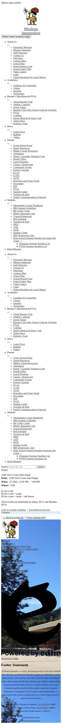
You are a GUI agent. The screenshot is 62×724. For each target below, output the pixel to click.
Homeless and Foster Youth (26, 181)
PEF (15, 186)
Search (4, 466)
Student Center (20, 192)
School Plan (19, 63)
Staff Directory (20, 52)
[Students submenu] (8, 203)
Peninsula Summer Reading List (34, 243)
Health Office (19, 159)
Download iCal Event (39, 509)
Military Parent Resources (25, 151)
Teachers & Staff (21, 194)
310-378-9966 (43, 704)
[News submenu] (8, 342)
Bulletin (17, 134)
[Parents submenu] (8, 143)
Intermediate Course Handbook (28, 205)
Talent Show (19, 121)
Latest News (19, 132)
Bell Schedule (19, 219)
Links (16, 74)
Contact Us (18, 55)
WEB (16, 230)
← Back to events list (13, 517)
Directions (18, 58)
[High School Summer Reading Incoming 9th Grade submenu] (21, 241)
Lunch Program (20, 162)
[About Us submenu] (8, 45)
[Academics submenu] (8, 83)
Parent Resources (21, 148)
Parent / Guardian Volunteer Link (29, 156)
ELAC (16, 172)
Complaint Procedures (31, 717)
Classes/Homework (22, 216)
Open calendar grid (36, 517)
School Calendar (21, 170)
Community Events (22, 167)
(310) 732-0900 (15, 552)
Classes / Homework (23, 164)
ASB (15, 227)
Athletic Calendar (21, 104)
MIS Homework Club (23, 235)
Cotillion (17, 115)
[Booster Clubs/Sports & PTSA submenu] (8, 312)
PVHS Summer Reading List (33, 246)
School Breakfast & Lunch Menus (29, 77)
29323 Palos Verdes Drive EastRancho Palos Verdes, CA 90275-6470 (19, 547)
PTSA (16, 112)
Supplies (17, 91)
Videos (16, 137)
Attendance (18, 153)
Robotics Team (20, 123)
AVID (16, 178)
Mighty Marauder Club (24, 213)
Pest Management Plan (31, 720)
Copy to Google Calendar (13, 509)
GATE (16, 175)
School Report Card (22, 66)
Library (16, 88)
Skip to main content (11, 2)
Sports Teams (19, 107)
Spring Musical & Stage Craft (27, 118)
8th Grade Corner (21, 211)
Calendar (5, 512)
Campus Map (19, 61)
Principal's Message (22, 47)
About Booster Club (23, 102)
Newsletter (18, 183)
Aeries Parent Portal (22, 145)
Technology (19, 93)
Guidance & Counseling (24, 85)
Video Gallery (20, 72)
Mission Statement (22, 50)
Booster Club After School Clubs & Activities (35, 110)
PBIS (15, 224)
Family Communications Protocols (29, 197)
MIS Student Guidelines (24, 208)
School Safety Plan (22, 69)
